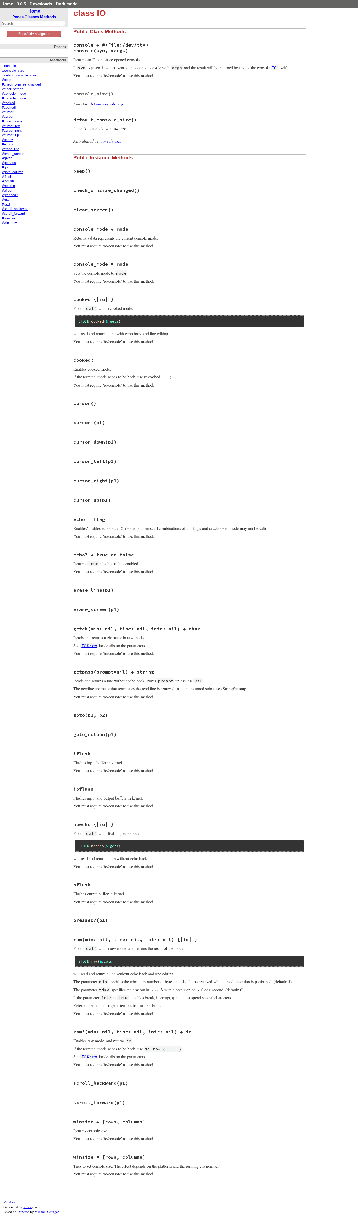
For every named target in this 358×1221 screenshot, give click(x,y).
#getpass (9, 163)
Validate (9, 1202)
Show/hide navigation (34, 34)
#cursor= (8, 116)
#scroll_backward (15, 209)
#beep (6, 80)
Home (7, 4)
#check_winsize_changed (21, 84)
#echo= (7, 140)
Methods (48, 17)
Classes (32, 17)
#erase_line (10, 149)
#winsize (8, 218)
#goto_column (12, 172)
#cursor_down (12, 121)
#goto (6, 167)
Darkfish (23, 1211)
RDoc (27, 1207)
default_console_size (107, 103)
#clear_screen (12, 89)
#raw (5, 200)
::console (9, 66)
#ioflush (8, 181)
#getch (7, 158)
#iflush (7, 177)
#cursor (7, 112)
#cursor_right (12, 130)
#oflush (7, 191)
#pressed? (10, 195)
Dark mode (67, 4)
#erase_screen (13, 154)
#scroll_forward (13, 214)
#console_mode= (15, 98)
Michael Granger (46, 1211)
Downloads (41, 4)
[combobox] (33, 23)
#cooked (8, 103)
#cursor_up (10, 135)
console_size (111, 141)
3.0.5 (21, 4)
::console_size (13, 70)
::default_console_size (19, 75)
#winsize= (9, 223)
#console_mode (14, 93)
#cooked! (9, 107)
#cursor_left (11, 126)
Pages (18, 17)
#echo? (7, 144)
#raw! (6, 204)
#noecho (8, 186)
